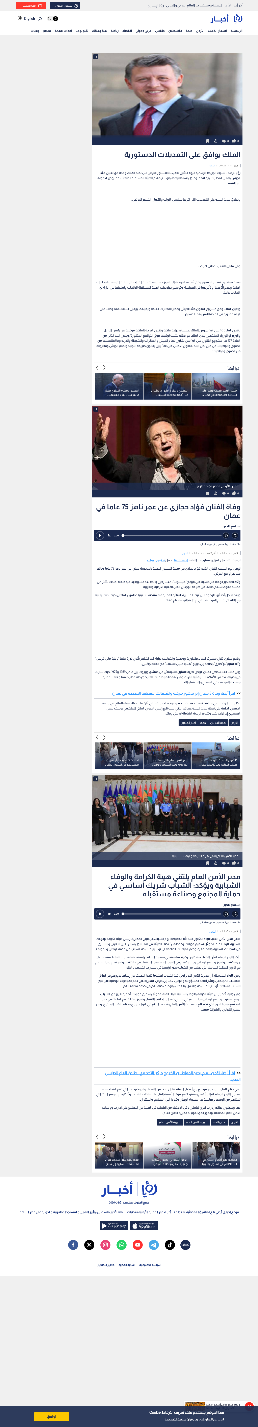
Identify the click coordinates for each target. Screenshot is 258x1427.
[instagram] (105, 1245)
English (29, 18)
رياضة (114, 30)
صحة (189, 30)
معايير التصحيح (106, 1264)
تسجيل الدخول (63, 5)
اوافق (51, 1417)
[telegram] (154, 1245)
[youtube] (138, 1245)
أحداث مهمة (63, 30)
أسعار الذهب (217, 30)
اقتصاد (127, 30)
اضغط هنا (181, 560)
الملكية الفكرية (127, 1264)
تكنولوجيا (82, 30)
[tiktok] (170, 1245)
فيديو (47, 30)
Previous (104, 368)
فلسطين (175, 30)
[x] (89, 1245)
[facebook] (73, 1245)
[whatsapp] (122, 1245)
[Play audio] (100, 535)
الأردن (200, 30)
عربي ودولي (143, 30)
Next (97, 368)
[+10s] (235, 535)
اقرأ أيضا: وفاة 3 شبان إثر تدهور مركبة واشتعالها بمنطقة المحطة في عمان (173, 693)
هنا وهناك (99, 30)
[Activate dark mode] (52, 19)
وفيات (35, 30)
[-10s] (226, 535)
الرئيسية (236, 30)
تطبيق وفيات (156, 560)
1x (109, 535)
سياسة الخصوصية (175, 1419)
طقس (160, 30)
